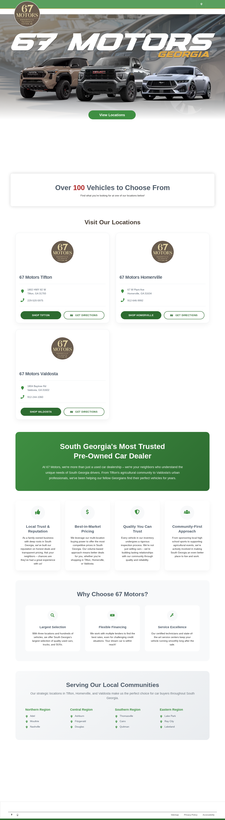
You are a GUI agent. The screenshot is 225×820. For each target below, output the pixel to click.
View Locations (112, 115)
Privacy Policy (190, 815)
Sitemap (175, 815)
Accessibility (208, 815)
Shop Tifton (41, 315)
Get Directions (86, 315)
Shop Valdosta (41, 411)
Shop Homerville (141, 315)
